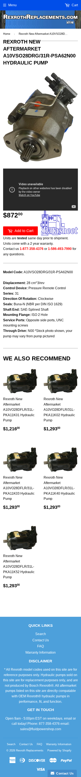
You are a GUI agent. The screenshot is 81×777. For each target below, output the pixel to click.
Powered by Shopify (59, 750)
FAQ (40, 646)
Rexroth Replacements (29, 750)
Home (6, 33)
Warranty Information (40, 652)
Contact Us (40, 640)
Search (40, 634)
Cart (74, 5)
